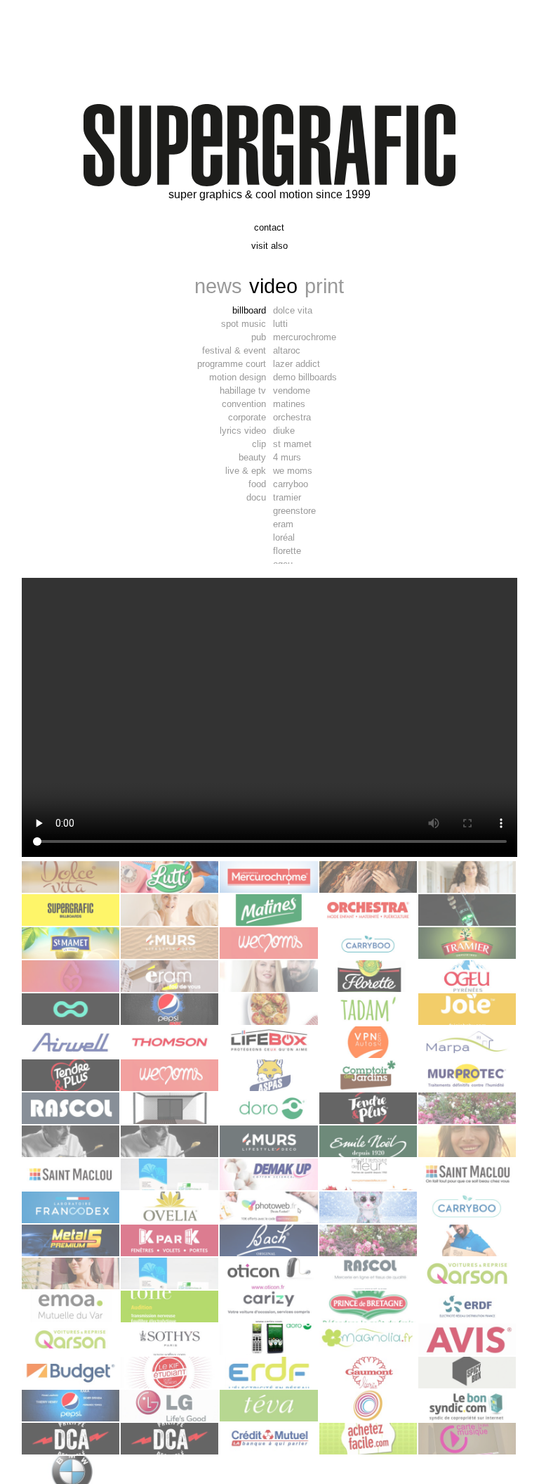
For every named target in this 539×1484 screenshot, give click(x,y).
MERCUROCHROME (304, 337)
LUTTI (280, 323)
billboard (249, 310)
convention (244, 404)
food (257, 484)
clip (259, 444)
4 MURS (287, 457)
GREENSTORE (294, 510)
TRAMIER (287, 497)
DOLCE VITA (292, 310)
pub (258, 337)
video (273, 285)
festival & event (234, 350)
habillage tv (243, 390)
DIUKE (284, 430)
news (218, 285)
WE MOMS (292, 470)
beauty (252, 457)
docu (256, 497)
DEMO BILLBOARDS (305, 377)
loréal (284, 537)
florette (287, 551)
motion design (237, 377)
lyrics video (243, 430)
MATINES (289, 404)
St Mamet (292, 444)
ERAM (283, 524)
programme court (231, 364)
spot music (243, 323)
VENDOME (291, 390)
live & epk (245, 470)
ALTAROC (286, 350)
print (324, 285)
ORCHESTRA (292, 417)
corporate (247, 417)
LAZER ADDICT (296, 364)
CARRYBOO (290, 484)
